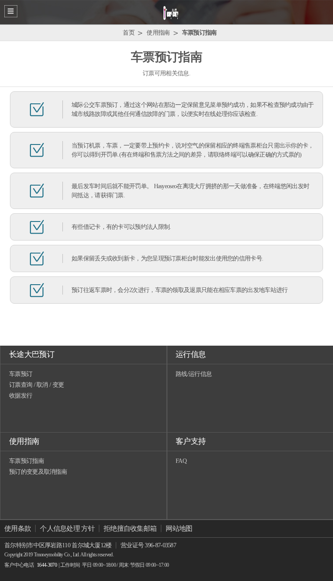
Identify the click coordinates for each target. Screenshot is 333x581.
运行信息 (191, 354)
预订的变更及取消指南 (38, 472)
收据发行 (20, 395)
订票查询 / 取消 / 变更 (36, 385)
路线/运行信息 (194, 374)
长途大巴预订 (31, 354)
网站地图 (179, 528)
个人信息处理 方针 (67, 528)
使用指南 (24, 441)
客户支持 (191, 441)
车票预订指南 (26, 461)
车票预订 (20, 374)
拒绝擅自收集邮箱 (130, 528)
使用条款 (17, 528)
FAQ (181, 461)
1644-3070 (47, 565)
